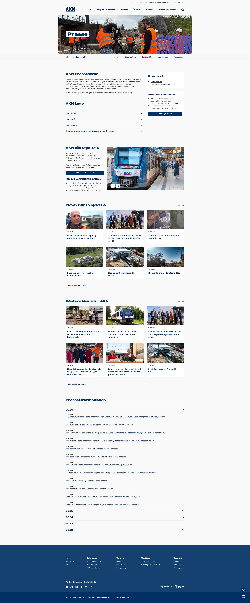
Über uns (137, 9)
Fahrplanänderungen (95, 561)
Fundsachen (120, 564)
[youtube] (67, 587)
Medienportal (151, 2)
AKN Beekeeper (103, 597)
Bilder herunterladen (84, 173)
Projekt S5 (146, 57)
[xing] (86, 587)
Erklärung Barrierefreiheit (150, 564)
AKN (67, 57)
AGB (67, 597)
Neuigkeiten (163, 57)
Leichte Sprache (177, 2)
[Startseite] (70, 10)
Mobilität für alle (163, 2)
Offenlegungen (178, 568)
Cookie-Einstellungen (121, 597)
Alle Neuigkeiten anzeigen (77, 285)
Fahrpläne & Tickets (105, 9)
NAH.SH (68, 561)
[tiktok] (91, 587)
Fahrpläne (92, 558)
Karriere (150, 9)
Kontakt (119, 561)
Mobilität (145, 558)
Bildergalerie (130, 57)
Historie (176, 561)
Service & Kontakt (137, 2)
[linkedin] (81, 587)
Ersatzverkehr (92, 564)
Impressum (89, 597)
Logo (116, 57)
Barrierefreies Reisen (148, 561)
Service (120, 558)
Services (124, 9)
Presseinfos (179, 57)
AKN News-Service (93, 568)
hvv (67, 564)
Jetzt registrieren (165, 114)
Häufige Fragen (122, 568)
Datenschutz (77, 597)
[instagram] (76, 587)
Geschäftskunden (168, 9)
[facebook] (71, 587)
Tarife (68, 558)
